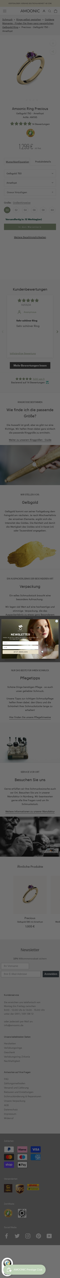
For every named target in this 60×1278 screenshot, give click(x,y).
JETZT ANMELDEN (20, 652)
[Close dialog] (56, 621)
